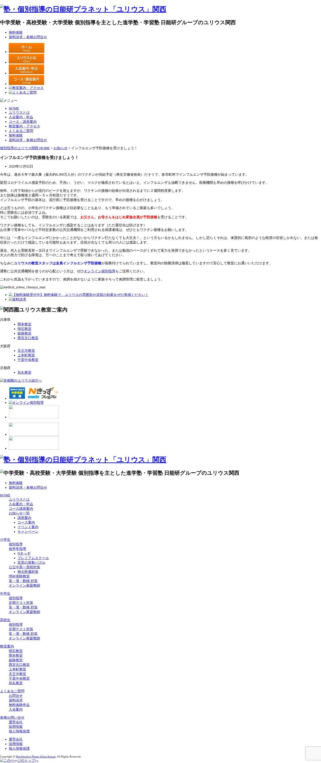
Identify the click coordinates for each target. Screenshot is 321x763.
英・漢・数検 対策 (23, 581)
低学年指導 (17, 549)
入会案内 (16, 709)
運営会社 (16, 722)
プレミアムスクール (33, 558)
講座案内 (24, 518)
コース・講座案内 (23, 122)
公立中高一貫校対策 (24, 567)
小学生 (5, 539)
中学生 (5, 593)
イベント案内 (27, 527)
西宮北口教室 (27, 338)
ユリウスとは (19, 112)
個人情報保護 (19, 731)
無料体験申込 (19, 705)
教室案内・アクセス (24, 126)
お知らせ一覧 (19, 513)
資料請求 (16, 700)
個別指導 (16, 544)
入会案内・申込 (21, 117)
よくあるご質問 (21, 131)
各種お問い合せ (12, 717)
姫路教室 (24, 333)
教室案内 (7, 646)
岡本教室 (24, 324)
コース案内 (26, 522)
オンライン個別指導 (99, 271)
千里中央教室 (27, 360)
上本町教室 (26, 355)
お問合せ (16, 696)
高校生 (5, 620)
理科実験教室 (19, 576)
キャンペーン (27, 531)
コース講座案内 (21, 508)
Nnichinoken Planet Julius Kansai (36, 756)
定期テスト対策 (21, 603)
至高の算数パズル (31, 562)
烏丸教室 (24, 372)
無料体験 (16, 32)
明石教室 (24, 329)
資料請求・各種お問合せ (28, 37)
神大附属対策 (27, 572)
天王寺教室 (26, 350)
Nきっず (24, 553)
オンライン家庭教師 (24, 585)
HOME (14, 108)
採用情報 (16, 727)
